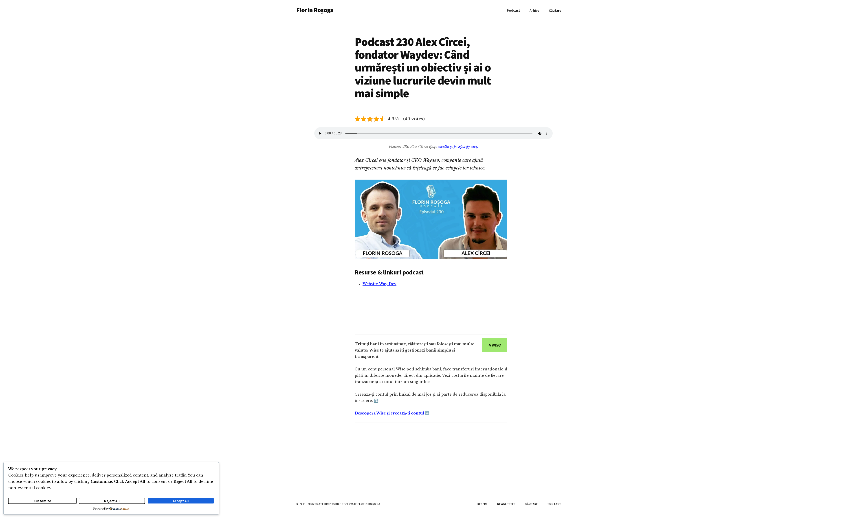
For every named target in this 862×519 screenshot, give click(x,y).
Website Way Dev (379, 284)
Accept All (181, 501)
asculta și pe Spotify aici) (458, 146)
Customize (42, 501)
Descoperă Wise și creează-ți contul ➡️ (392, 413)
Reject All (112, 501)
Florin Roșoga (314, 10)
